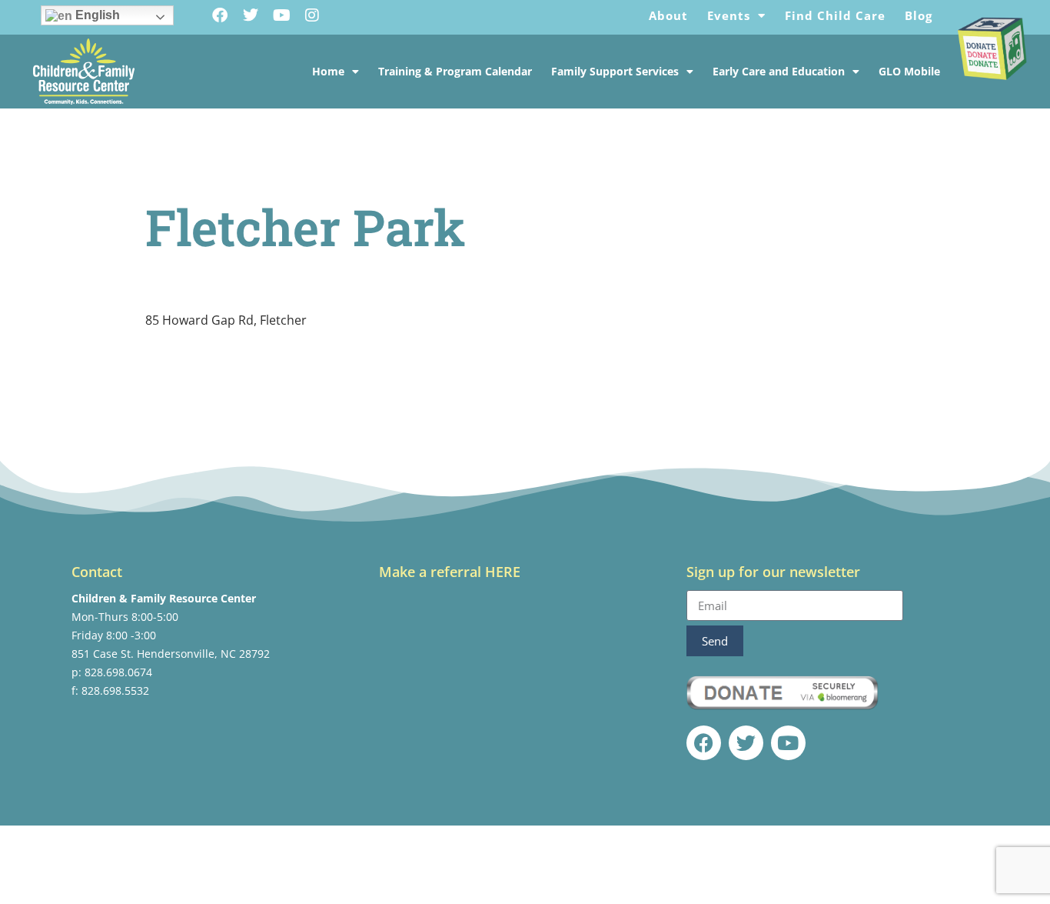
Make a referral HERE (449, 571)
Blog (918, 15)
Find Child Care (835, 15)
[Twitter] (250, 15)
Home (328, 71)
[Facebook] (220, 15)
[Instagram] (312, 15)
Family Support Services (615, 71)
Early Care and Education (779, 71)
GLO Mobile (909, 71)
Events (728, 15)
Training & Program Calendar (455, 71)
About (668, 15)
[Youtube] (281, 15)
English (96, 15)
